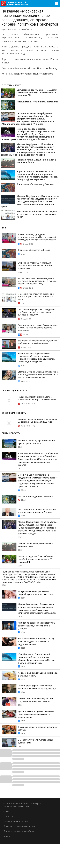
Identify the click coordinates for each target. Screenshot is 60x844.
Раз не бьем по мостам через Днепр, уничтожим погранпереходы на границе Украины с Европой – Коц (37, 281)
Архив (6, 836)
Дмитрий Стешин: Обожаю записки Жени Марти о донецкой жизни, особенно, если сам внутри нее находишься (38, 374)
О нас (6, 811)
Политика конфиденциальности (19, 826)
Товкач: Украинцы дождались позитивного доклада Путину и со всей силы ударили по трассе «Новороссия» (37, 237)
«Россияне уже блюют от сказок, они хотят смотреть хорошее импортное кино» (36, 296)
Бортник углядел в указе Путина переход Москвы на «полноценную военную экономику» (38, 327)
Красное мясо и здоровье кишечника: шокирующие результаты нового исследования (36, 714)
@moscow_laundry (47, 68)
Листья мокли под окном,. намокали (35, 496)
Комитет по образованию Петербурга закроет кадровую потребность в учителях (36, 626)
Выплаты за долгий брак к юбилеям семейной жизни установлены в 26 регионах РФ (35, 559)
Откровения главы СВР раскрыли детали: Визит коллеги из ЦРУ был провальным (35, 265)
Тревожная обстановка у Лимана (34, 250)
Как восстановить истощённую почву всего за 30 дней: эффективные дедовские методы (36, 641)
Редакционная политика (15, 821)
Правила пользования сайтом (18, 831)
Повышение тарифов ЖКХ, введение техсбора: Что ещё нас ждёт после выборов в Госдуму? (36, 312)
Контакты (8, 816)
